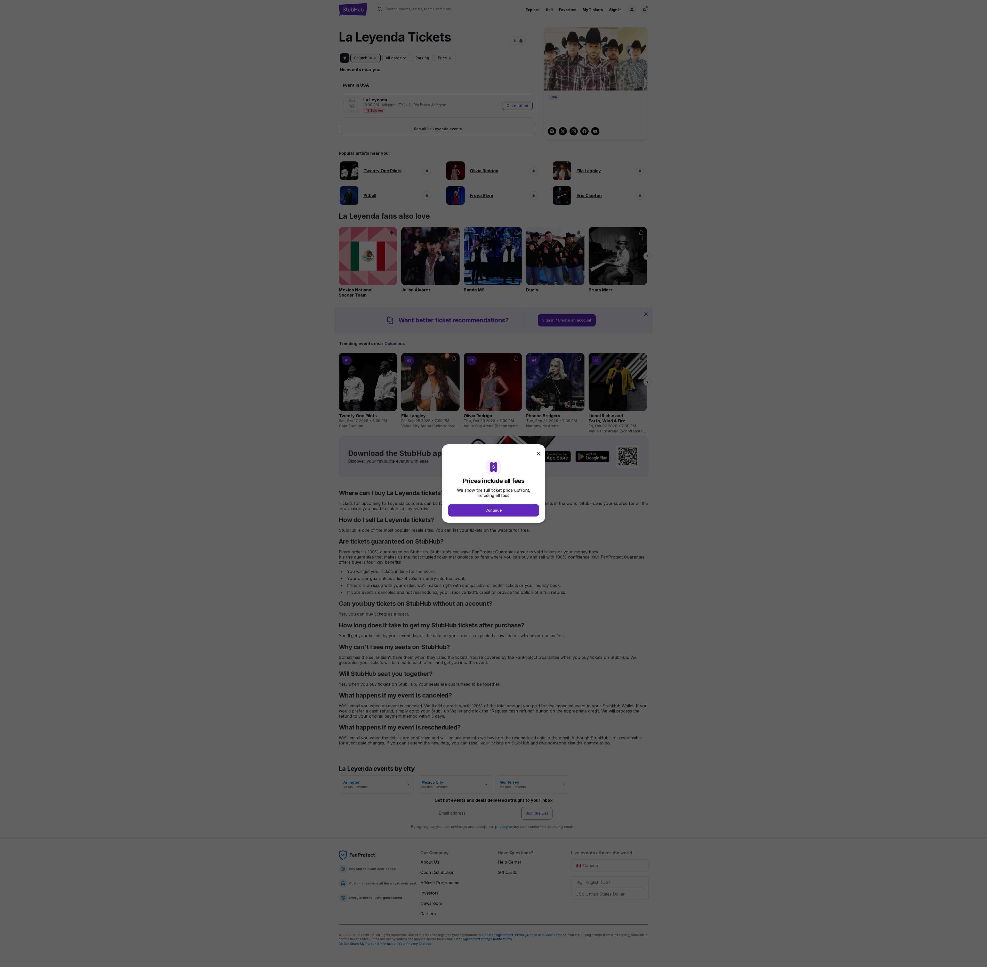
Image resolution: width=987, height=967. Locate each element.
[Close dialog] (538, 453)
